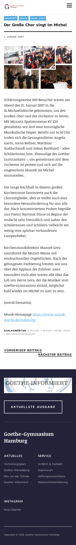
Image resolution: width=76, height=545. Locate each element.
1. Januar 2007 (14, 36)
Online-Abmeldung (17, 470)
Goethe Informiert (16, 482)
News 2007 (38, 18)
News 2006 (62, 330)
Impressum (45, 470)
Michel (35, 330)
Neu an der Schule (16, 476)
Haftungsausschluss (51, 476)
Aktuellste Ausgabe (33, 406)
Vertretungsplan (15, 464)
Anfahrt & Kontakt (50, 464)
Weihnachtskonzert (20, 334)
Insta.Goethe (12, 509)
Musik (23, 18)
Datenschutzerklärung (53, 482)
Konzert (10, 18)
